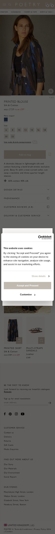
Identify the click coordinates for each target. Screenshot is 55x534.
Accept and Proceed (27, 285)
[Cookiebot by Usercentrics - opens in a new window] (38, 237)
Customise (26, 294)
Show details (39, 276)
